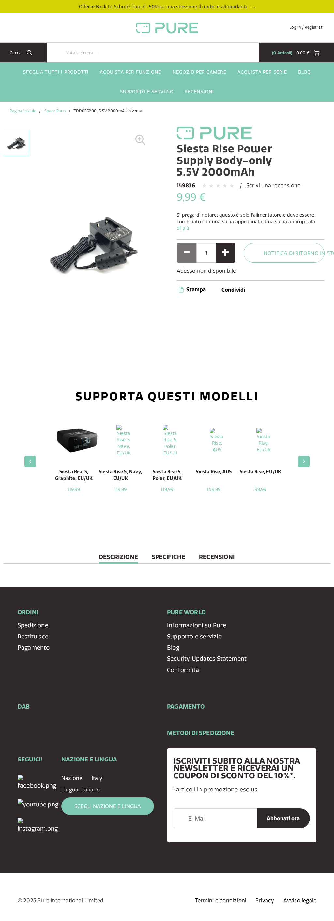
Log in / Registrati (306, 27)
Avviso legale (300, 900)
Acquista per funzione (130, 72)
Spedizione (33, 625)
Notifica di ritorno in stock (294, 253)
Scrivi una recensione (273, 185)
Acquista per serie (262, 72)
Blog (304, 72)
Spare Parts (55, 110)
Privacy (264, 900)
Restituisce (33, 636)
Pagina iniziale (23, 110)
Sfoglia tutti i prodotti (56, 72)
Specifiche (168, 556)
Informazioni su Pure (196, 625)
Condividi (233, 289)
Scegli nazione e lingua (107, 806)
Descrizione (118, 558)
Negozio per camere (199, 72)
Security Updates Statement (207, 658)
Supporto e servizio (147, 92)
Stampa (195, 289)
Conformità (183, 670)
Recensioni (199, 92)
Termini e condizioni (220, 900)
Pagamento (34, 647)
